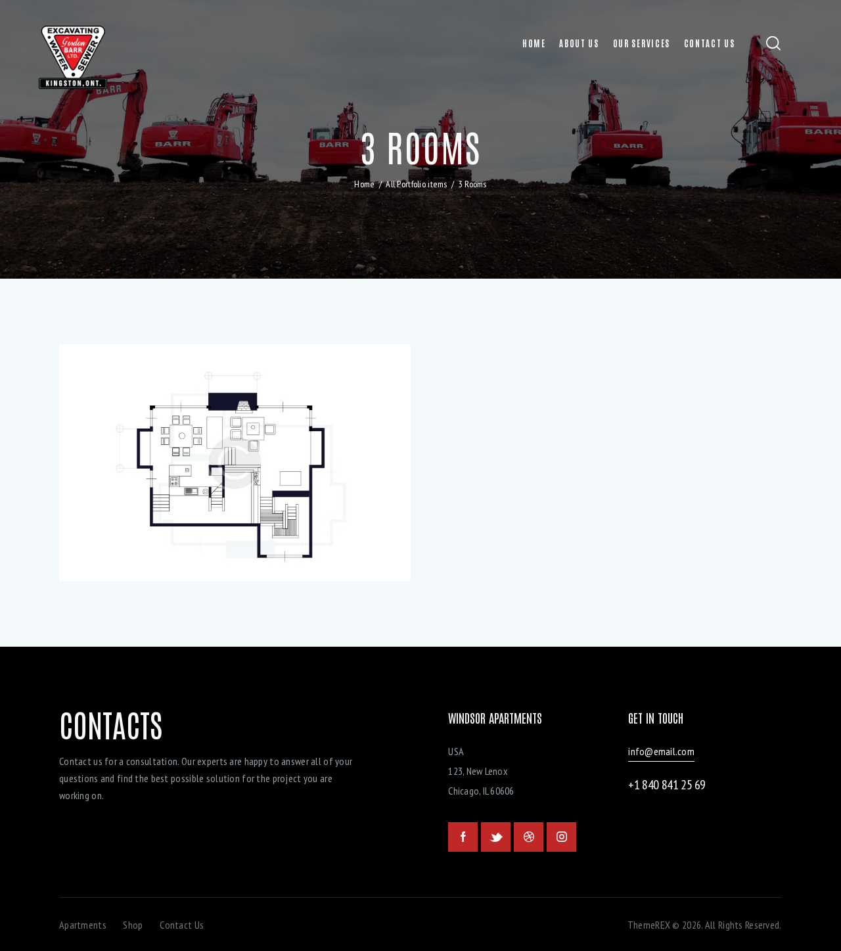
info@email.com (661, 751)
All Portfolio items (416, 184)
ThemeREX (648, 924)
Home (364, 184)
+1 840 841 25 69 (667, 784)
